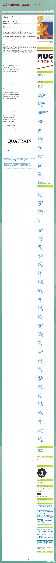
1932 (15, 158)
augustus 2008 (40, 432)
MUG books (40, 129)
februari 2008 (40, 439)
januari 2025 (40, 210)
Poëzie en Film (40, 139)
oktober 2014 (40, 349)
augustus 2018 (40, 297)
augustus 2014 (40, 351)
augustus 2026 (40, 188)
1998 (43, 505)
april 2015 (39, 342)
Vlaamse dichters (40, 174)
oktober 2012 (40, 376)
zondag (48, 525)
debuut (40, 510)
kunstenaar (44, 516)
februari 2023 (40, 236)
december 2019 (40, 279)
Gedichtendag (40, 113)
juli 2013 (39, 366)
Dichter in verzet (50, 531)
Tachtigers (39, 166)
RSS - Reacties (40, 483)
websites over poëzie (41, 176)
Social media (40, 162)
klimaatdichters (40, 121)
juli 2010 (39, 406)
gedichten (24, 160)
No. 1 (21, 163)
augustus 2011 (40, 392)
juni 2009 (39, 421)
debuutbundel (44, 510)
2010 (44, 506)
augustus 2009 (40, 419)
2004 (51, 505)
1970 (37, 505)
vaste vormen (25, 164)
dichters (51, 511)
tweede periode (20, 164)
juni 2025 (39, 204)
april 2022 (39, 247)
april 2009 (39, 423)
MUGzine (39, 130)
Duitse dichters (40, 98)
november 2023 (40, 226)
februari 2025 (40, 209)
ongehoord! (48, 517)
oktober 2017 (40, 308)
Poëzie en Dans (40, 138)
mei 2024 (39, 219)
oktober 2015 (40, 335)
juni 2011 (39, 394)
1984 (25, 158)
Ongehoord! (42, 543)
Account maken (40, 449)
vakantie (51, 521)
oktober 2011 (40, 389)
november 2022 (40, 239)
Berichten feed (40, 451)
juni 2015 (39, 340)
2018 (43, 507)
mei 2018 (39, 300)
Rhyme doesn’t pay (41, 74)
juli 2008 (39, 433)
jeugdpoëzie (40, 119)
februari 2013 (40, 371)
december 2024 (40, 211)
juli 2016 (39, 325)
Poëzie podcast (40, 145)
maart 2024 (40, 221)
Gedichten (39, 105)
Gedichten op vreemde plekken (43, 111)
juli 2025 (39, 203)
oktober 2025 (40, 200)
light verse (39, 123)
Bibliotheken (40, 87)
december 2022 (40, 238)
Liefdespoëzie (40, 122)
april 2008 (39, 437)
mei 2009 (39, 422)
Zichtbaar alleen (40, 182)
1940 (21, 158)
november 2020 (40, 266)
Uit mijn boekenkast (41, 167)
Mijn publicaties (17, 11)
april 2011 (39, 396)
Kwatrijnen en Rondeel (10, 21)
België (41, 509)
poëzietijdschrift (40, 148)
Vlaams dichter (40, 524)
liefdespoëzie (39, 517)
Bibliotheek (45, 509)
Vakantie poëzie (43, 547)
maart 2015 (40, 343)
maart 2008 (40, 438)
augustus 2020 (40, 270)
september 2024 (40, 214)
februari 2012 (40, 385)
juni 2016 (39, 326)
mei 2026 (39, 192)
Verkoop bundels (40, 171)
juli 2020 (39, 271)
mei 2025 (39, 205)
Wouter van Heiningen (43, 525)
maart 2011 (39, 397)
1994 (40, 505)
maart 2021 (40, 262)
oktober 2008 (40, 430)
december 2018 (40, 292)
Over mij (24, 11)
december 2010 (40, 401)
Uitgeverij (39, 168)
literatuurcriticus (9, 163)
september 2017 (40, 309)
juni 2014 (39, 353)
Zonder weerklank (9, 166)
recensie (46, 520)
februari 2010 (40, 412)
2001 (46, 505)
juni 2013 (39, 367)
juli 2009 (39, 420)
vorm (5, 166)
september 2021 (40, 255)
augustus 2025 (40, 202)
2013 (49, 506)
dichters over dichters (41, 95)
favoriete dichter (49, 512)
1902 (9, 158)
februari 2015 (40, 344)
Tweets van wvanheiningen (41, 501)
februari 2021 (40, 263)
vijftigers (39, 173)
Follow (39, 494)
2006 (37, 506)
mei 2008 (39, 436)
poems (38, 519)
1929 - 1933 (12, 158)
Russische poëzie (41, 159)
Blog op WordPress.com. (28, 559)
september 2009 (40, 418)
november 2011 (40, 388)
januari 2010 (40, 413)
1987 (39, 505)
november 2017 (40, 307)
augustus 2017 (40, 310)
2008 (40, 506)
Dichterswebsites (40, 96)
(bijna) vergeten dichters (11, 156)
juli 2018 (39, 298)
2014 (51, 506)
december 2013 (40, 360)
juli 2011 (39, 393)
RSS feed (40, 10)
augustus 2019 (40, 283)
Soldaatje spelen (40, 75)
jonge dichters (40, 120)
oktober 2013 (40, 362)
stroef (17, 164)
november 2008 (40, 429)
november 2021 (40, 253)
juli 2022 (39, 244)
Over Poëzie (40, 136)
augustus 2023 (40, 229)
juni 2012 (39, 380)
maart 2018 (40, 302)
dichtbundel (14, 159)
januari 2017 (40, 318)
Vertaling (46, 522)
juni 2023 (39, 231)
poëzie (29, 163)
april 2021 (39, 261)
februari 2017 (40, 317)
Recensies (39, 158)
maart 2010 (40, 411)
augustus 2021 (40, 256)
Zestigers (39, 181)
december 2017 (40, 306)
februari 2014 (40, 358)
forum (14, 160)
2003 (50, 505)
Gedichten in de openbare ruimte (43, 106)
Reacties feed (40, 452)
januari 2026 (40, 196)
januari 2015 (40, 345)
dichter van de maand (41, 94)
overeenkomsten (24, 163)
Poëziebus (39, 146)
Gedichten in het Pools (41, 107)
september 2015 (40, 336)
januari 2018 (40, 305)
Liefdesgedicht (50, 516)
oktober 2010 (40, 403)
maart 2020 (40, 275)
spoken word (40, 163)
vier (24, 165)
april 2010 (39, 410)
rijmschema (10, 164)
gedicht (21, 160)
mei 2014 (39, 354)
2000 (45, 505)
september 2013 (40, 363)
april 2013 (39, 369)
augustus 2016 (40, 324)
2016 (39, 507)
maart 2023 (40, 235)
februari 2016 (40, 331)
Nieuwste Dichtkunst (16, 163)
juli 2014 (39, 352)
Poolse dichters (40, 154)
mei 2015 (39, 341)
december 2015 (40, 333)
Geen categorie (40, 114)
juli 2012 (39, 379)
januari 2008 (40, 440)
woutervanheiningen (15, 23)
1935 (19, 158)
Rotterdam (50, 520)
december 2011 (40, 387)
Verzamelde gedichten (19, 165)
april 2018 (39, 301)
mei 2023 (39, 232)
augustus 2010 (40, 405)
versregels (9, 165)
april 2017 (39, 315)
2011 (46, 506)
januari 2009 (40, 427)
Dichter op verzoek (41, 93)
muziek (45, 517)
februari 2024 (40, 222)
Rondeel (14, 164)
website (38, 525)
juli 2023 (39, 230)
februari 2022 (40, 249)
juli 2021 (39, 257)
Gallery (9, 11)
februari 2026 (40, 195)
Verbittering (6, 165)
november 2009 (40, 415)
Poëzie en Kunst (40, 140)
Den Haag (47, 510)
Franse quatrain (17, 160)
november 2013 (40, 361)
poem (51, 517)
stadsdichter (40, 164)
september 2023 (40, 228)
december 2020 (40, 265)
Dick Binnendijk (21, 159)
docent (26, 159)
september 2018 (40, 296)
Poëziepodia (40, 147)
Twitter (47, 10)
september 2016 (40, 323)
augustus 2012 (40, 378)
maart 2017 (40, 316)
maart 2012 (40, 384)
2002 (48, 505)
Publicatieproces (40, 155)
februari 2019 (40, 290)
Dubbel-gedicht (22, 156)
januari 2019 (40, 291)
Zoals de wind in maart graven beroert (44, 183)
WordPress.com (40, 453)
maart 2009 (40, 424)
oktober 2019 (40, 281)
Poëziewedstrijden (41, 150)
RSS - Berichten (40, 482)
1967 (23, 158)
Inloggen (39, 450)
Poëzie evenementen (41, 141)
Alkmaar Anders (40, 85)
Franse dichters (40, 104)
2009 (42, 506)
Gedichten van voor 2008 (42, 112)
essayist (45, 512)
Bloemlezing (49, 509)
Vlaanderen (46, 524)
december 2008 (40, 428)
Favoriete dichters (27, 156)
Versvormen (40, 172)
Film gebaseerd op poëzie (42, 103)
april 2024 (39, 220)
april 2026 (39, 193)
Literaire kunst (40, 124)
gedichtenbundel (42, 515)
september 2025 (40, 201)
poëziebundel (6, 164)
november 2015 (40, 334)
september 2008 (40, 431)
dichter (18, 159)
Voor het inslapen (28, 165)
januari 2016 (40, 332)
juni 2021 (39, 258)
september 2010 (40, 404)
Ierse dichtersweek (41, 115)
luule (38, 127)
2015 (37, 507)
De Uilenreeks (10, 159)
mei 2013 (39, 368)
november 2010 (40, 402)
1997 (42, 505)
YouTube (51, 10)
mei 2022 (39, 246)
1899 (7, 158)
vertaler (43, 522)
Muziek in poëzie (40, 132)
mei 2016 (39, 327)
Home (4, 11)
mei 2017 (39, 314)
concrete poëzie (40, 88)
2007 (39, 506)
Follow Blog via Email (43, 486)
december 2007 (40, 441)
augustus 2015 (40, 337)
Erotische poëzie (40, 101)
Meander (39, 128)
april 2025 (39, 206)
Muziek (39, 131)
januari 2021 (40, 264)
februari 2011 (40, 398)
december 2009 (40, 414)
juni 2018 (39, 299)
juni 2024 (39, 218)
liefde (47, 516)
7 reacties (33, 158)
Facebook (44, 10)
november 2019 (40, 280)
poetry (42, 519)
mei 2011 (39, 395)
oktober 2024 (40, 213)
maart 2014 (40, 357)
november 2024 (40, 212)
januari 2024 (40, 223)
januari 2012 (40, 386)
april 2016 (39, 328)
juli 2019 (39, 284)
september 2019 (40, 282)
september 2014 (40, 350)
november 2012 (40, 375)
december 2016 (40, 319)
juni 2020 (39, 272)
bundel (38, 510)
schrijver (38, 521)
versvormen (14, 165)
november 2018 (40, 293)
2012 (48, 506)
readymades (40, 157)
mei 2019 (39, 287)
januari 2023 (40, 237)
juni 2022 (39, 245)
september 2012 (40, 377)
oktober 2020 (40, 267)
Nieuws (39, 133)
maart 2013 (40, 370)
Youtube (39, 180)
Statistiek (39, 165)
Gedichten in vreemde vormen (42, 110)
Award (39, 86)
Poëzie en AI (40, 137)
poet (40, 519)
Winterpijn (39, 177)
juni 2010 (39, 407)
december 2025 (40, 197)
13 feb (5, 23)
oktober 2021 (40, 254)
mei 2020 (39, 273)
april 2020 (39, 274)
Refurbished (40, 76)
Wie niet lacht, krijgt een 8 (42, 77)
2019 (45, 507)
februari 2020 (40, 276)
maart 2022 (40, 248)
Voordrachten (40, 175)
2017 (41, 507)
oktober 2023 (40, 227)
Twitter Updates (42, 499)
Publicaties (39, 156)
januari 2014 (40, 359)
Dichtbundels (17, 156)
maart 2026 (40, 194)
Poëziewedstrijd (40, 149)
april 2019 (39, 288)
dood (43, 512)
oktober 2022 (40, 240)
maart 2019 (40, 289)
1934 (17, 158)
